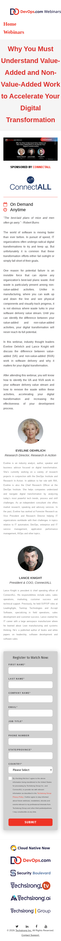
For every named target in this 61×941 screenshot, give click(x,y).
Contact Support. (31, 935)
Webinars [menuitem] (13, 32)
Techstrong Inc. (23, 930)
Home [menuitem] (9, 24)
